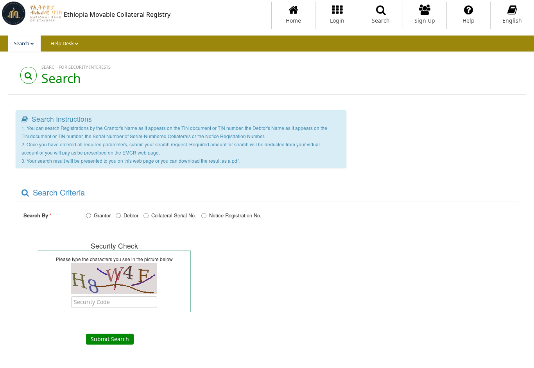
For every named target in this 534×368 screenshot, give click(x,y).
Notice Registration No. (235, 215)
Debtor (131, 215)
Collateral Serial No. (173, 215)
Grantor (102, 215)
